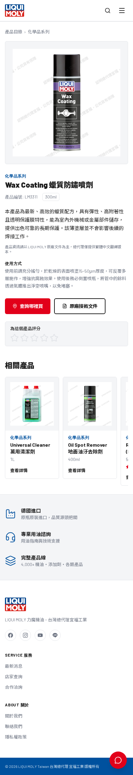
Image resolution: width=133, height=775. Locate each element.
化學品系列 (38, 31)
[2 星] (24, 338)
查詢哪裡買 (31, 306)
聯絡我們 (13, 726)
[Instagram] (25, 635)
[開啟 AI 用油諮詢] (118, 760)
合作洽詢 (13, 687)
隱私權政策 (16, 736)
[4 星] (44, 338)
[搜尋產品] (107, 10)
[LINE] (55, 635)
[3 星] (34, 338)
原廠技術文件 (83, 306)
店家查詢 (13, 676)
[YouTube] (40, 635)
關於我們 (13, 715)
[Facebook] (10, 635)
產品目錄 (13, 31)
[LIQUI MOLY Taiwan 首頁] (14, 10)
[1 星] (14, 338)
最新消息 (13, 666)
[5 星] (54, 338)
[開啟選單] (122, 10)
